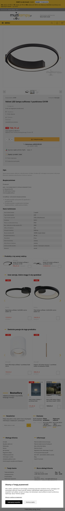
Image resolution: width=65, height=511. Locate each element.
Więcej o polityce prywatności (13, 497)
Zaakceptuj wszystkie (14, 502)
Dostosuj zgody (30, 502)
